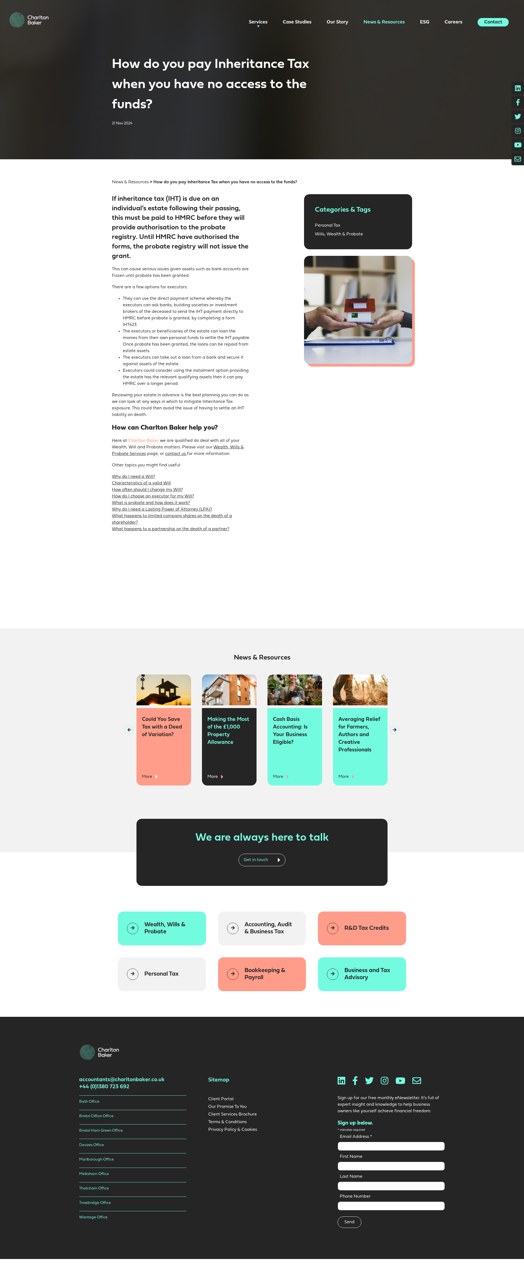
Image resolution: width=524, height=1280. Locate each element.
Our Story (338, 22)
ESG (425, 22)
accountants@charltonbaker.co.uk (122, 1080)
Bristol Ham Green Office (101, 1131)
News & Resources (385, 22)
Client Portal (221, 1099)
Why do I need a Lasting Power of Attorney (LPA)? (162, 509)
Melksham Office (94, 1174)
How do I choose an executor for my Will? (153, 496)
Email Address (356, 1137)
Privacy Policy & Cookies (232, 1130)
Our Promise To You (227, 1107)
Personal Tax (327, 225)
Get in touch (256, 860)
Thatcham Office (94, 1188)
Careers (454, 22)
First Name (351, 1157)
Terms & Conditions (227, 1122)
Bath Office (89, 1102)
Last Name (351, 1176)
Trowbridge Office (95, 1203)
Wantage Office (93, 1217)
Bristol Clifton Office (96, 1116)
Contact (493, 22)
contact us (176, 454)
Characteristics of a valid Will (141, 483)
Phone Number (355, 1196)
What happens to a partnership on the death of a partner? (170, 529)
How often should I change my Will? (147, 490)
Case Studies (297, 22)
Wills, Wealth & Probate (339, 234)
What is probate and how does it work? (151, 503)
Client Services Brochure (232, 1114)
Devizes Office (91, 1145)
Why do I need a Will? (133, 477)
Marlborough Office (96, 1160)
